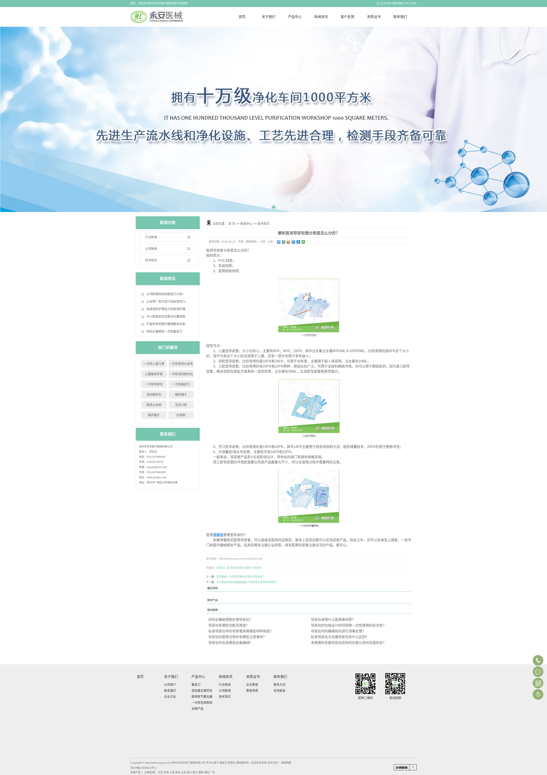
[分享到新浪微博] (288, 242)
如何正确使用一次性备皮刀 (164, 331)
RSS (406, 3)
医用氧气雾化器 (201, 696)
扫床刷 (180, 415)
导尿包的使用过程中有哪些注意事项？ (237, 637)
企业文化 (170, 696)
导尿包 (231, 762)
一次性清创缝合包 (181, 374)
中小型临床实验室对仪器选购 (165, 316)
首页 (242, 17)
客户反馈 (347, 17)
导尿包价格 (236, 567)
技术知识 (151, 260)
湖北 (207, 772)
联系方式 (279, 684)
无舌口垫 (181, 404)
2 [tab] (273, 205)
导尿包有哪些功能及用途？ (228, 625)
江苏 (161, 772)
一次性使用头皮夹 (181, 363)
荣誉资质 (252, 690)
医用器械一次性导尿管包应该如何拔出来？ (240, 576)
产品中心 (295, 17)
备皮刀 (195, 684)
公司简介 (170, 684)
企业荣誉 (252, 684)
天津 (166, 772)
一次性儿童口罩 (153, 363)
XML (414, 3)
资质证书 (374, 17)
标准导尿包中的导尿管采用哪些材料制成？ (240, 631)
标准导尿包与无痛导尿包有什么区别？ (340, 637)
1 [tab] (267, 205)
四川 (190, 772)
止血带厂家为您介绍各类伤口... (167, 301)
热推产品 (135, 772)
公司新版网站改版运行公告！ (165, 294)
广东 (212, 772)
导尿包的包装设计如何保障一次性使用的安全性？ (348, 625)
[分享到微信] (303, 242)
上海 (172, 772)
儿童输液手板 (154, 374)
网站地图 (398, 3)
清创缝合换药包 (201, 690)
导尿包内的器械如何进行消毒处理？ (338, 631)
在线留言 (279, 690)
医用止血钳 (153, 404)
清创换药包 (153, 394)
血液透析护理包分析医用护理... (167, 309)
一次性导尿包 (154, 384)
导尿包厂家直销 (252, 567)
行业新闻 (151, 237)
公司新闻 (151, 248)
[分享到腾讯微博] (293, 242)
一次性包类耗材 (201, 702)
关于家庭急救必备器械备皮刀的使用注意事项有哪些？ (247, 582)
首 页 (231, 223)
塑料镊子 (181, 394)
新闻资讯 (321, 17)
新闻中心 (246, 223)
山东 (184, 772)
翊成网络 (285, 762)
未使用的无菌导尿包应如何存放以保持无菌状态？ (348, 643)
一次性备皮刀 (181, 384)
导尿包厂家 (222, 567)
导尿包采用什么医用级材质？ (333, 619)
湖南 (201, 772)
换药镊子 (154, 415)
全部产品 (197, 708)
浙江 (195, 772)
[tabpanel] (273, 119)
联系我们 (400, 17)
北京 (178, 772)
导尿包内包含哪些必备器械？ (230, 643)
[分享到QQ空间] (283, 242)
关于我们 (268, 17)
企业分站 (386, 3)
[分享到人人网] (298, 242)
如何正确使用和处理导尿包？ (230, 619)
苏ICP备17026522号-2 (143, 767)
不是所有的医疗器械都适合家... (167, 324)
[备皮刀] (273, 119)
